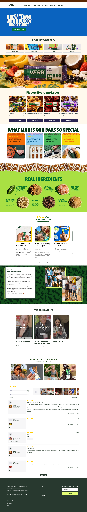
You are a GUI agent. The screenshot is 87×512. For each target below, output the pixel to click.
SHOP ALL (52, 5)
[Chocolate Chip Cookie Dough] (69, 104)
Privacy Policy (9, 505)
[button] (47, 262)
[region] (56, 391)
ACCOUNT (60, 5)
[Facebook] (8, 500)
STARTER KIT (45, 5)
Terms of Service (9, 503)
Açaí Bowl (11, 113)
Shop (43, 486)
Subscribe (70, 493)
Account (44, 491)
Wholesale (44, 488)
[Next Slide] (78, 391)
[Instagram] (10, 500)
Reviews (44, 493)
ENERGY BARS (27, 5)
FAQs (43, 495)
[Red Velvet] (52, 104)
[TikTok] (13, 500)
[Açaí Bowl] (17, 104)
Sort (68, 397)
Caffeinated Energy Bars (16, 407)
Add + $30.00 (17, 120)
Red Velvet (47, 113)
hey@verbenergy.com (14, 494)
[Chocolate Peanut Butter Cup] (35, 104)
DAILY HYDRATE (36, 5)
